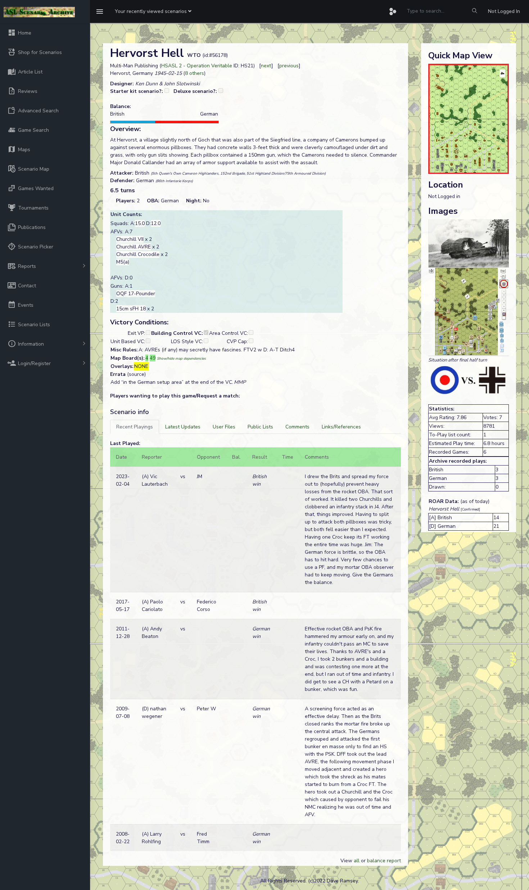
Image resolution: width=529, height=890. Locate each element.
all (357, 860)
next (266, 65)
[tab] (134, 427)
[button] (153, 11)
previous (289, 65)
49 (152, 358)
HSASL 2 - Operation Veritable (196, 65)
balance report (384, 860)
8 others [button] (194, 73)
